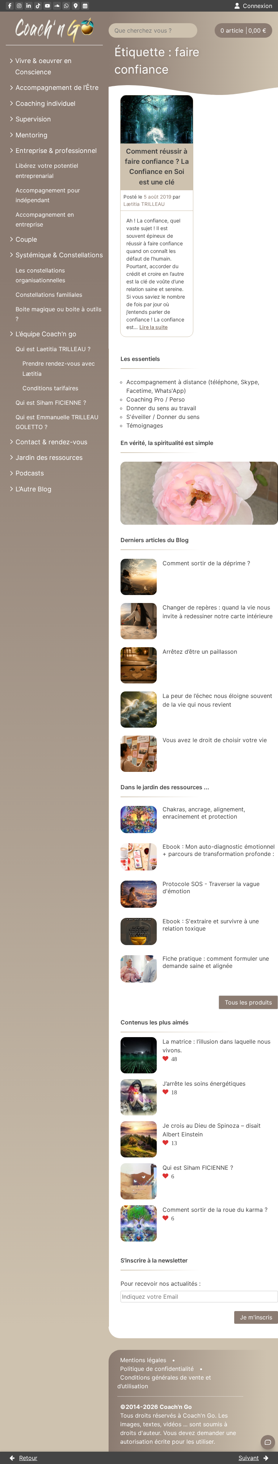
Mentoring (31, 135)
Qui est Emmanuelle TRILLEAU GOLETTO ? (57, 422)
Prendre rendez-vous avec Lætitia (58, 368)
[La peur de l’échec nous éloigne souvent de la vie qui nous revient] (139, 709)
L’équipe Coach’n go (46, 334)
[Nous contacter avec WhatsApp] (66, 6)
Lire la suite (153, 327)
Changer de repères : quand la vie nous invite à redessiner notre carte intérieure (218, 612)
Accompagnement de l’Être (57, 87)
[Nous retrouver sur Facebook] (10, 6)
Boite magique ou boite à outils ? (58, 314)
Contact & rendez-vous (51, 442)
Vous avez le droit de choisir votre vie (215, 740)
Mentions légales (143, 1360)
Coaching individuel (45, 103)
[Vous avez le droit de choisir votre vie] (139, 754)
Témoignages (144, 425)
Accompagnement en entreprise (45, 219)
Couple (26, 239)
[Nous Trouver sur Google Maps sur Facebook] (76, 6)
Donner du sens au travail (161, 408)
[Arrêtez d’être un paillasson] (139, 665)
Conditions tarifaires (50, 388)
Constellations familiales (49, 294)
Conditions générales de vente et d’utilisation (164, 1382)
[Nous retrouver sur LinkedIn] (29, 6)
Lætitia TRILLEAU (144, 204)
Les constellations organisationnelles (40, 275)
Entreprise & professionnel (56, 150)
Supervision (33, 119)
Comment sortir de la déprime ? (206, 563)
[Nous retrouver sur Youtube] (47, 6)
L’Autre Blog (33, 489)
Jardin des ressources (49, 457)
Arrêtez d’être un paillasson (200, 651)
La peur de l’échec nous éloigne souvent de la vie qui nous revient (217, 700)
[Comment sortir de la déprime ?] (139, 577)
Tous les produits (248, 1002)
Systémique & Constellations (59, 255)
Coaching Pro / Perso (155, 399)
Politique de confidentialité (157, 1368)
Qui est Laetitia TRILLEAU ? (53, 349)
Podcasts (30, 473)
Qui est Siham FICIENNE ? (51, 402)
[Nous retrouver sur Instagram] (19, 6)
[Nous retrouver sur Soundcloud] (57, 6)
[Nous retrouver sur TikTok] (38, 6)
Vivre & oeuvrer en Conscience (43, 66)
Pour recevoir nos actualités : (161, 1283)
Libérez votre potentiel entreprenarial (47, 170)
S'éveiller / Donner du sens (162, 416)
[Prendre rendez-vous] (85, 6)
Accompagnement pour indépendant (48, 195)
